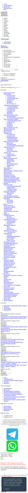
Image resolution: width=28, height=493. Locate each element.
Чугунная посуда (8, 283)
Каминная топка (8, 184)
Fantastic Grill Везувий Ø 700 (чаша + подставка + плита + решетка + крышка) (14, 365)
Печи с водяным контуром (11, 127)
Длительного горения (9, 207)
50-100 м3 (9, 101)
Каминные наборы (9, 289)
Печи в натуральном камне (11, 115)
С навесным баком (12, 138)
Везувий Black (11, 218)
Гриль (5, 278)
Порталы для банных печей (11, 179)
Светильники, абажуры (10, 182)
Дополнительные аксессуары (11, 293)
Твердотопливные (8, 205)
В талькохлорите (11, 116)
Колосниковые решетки (10, 267)
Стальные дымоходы (9, 244)
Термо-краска (7, 297)
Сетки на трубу (8, 173)
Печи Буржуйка (8, 130)
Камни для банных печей (10, 158)
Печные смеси (7, 250)
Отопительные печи (9, 92)
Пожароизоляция (8, 248)
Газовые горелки (11, 155)
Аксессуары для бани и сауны (12, 177)
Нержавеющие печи (12, 137)
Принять (7, 489)
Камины (6, 183)
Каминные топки (8, 409)
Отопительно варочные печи (11, 105)
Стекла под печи (8, 254)
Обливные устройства (10, 176)
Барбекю (6, 276)
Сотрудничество (8, 5)
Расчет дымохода (8, 300)
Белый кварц (10, 159)
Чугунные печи (11, 95)
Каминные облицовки (10, 191)
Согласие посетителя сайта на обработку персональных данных (14, 397)
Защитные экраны (8, 292)
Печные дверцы (8, 265)
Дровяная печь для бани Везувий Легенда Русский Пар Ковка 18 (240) (12, 343)
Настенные (10, 148)
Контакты (6, 383)
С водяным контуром (12, 98)
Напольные (10, 149)
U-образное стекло (12, 190)
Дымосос (9, 235)
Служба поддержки (6, 385)
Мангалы (6, 281)
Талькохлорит (10, 165)
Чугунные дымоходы (9, 241)
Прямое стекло (11, 187)
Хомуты (9, 228)
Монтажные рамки (9, 271)
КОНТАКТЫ (7, 309)
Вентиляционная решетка (10, 294)
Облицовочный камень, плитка (12, 180)
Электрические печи (9, 147)
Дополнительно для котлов (11, 211)
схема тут (17, 87)
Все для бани (7, 156)
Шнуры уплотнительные (10, 253)
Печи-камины (7, 94)
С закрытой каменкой (12, 140)
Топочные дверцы (8, 261)
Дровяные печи (8, 133)
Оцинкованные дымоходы (11, 243)
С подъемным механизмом (14, 186)
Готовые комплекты (9, 215)
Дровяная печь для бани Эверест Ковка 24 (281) (13, 318)
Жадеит (9, 162)
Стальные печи (11, 97)
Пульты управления (12, 151)
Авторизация (7, 42)
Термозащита (7, 246)
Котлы (5, 204)
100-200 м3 (10, 102)
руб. (4, 15)
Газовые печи (7, 152)
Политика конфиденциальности (12, 392)
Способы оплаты (8, 379)
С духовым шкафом (12, 106)
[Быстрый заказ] (7, 325)
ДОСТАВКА (7, 308)
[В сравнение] (10, 325)
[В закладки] (9, 325)
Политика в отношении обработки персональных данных (13, 394)
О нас (5, 4)
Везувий (9, 216)
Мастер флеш (10, 229)
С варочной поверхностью (14, 120)
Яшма (8, 166)
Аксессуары (10, 202)
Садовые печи (7, 279)
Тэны (5, 212)
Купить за (3, 491)
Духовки (6, 272)
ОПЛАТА (6, 307)
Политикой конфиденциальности (12, 485)
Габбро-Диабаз (11, 161)
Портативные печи (9, 282)
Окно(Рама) (7, 169)
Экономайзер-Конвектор (13, 236)
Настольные (10, 201)
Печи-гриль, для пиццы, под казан (13, 275)
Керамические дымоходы (10, 230)
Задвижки (6, 268)
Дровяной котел (8, 208)
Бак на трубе (10, 239)
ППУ (8, 226)
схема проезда (4, 80)
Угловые (9, 194)
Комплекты (10, 143)
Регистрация (7, 43)
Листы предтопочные (9, 255)
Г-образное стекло (11, 189)
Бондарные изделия (9, 175)
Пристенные (10, 193)
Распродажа (7, 6)
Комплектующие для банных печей (13, 170)
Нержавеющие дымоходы (10, 219)
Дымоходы (6, 214)
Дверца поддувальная (9, 262)
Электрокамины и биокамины (12, 197)
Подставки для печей (9, 257)
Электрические (8, 209)
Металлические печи (9, 129)
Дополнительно (8, 233)
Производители (8, 8)
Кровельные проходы (9, 247)
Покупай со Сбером (21, 305)
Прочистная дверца (9, 264)
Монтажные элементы (10, 225)
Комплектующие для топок (11, 195)
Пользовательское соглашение (12, 391)
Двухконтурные (11, 222)
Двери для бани (8, 168)
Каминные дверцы (9, 260)
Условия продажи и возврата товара (13, 380)
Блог (5, 9)
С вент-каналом (11, 232)
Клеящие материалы (9, 251)
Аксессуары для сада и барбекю (12, 285)
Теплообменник (11, 237)
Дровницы (6, 290)
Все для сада (7, 274)
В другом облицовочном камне (15, 117)
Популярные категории (7, 403)
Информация (4, 375)
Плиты (5, 269)
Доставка (6, 381)
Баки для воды (7, 172)
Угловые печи (10, 99)
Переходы (9, 223)
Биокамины (7, 198)
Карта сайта (7, 389)
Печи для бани (8, 131)
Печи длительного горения (11, 119)
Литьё (5, 258)
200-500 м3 (10, 113)
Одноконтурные (11, 221)
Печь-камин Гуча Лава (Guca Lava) (10, 353)
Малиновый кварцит (12, 163)
